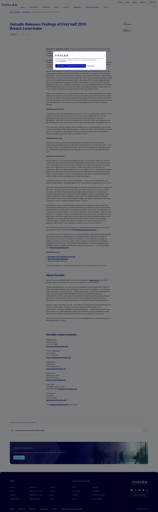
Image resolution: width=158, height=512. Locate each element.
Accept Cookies (61, 65)
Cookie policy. (62, 61)
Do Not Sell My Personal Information (76, 65)
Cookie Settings (91, 65)
